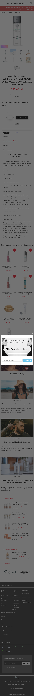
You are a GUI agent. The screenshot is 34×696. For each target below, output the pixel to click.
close (32, 333)
